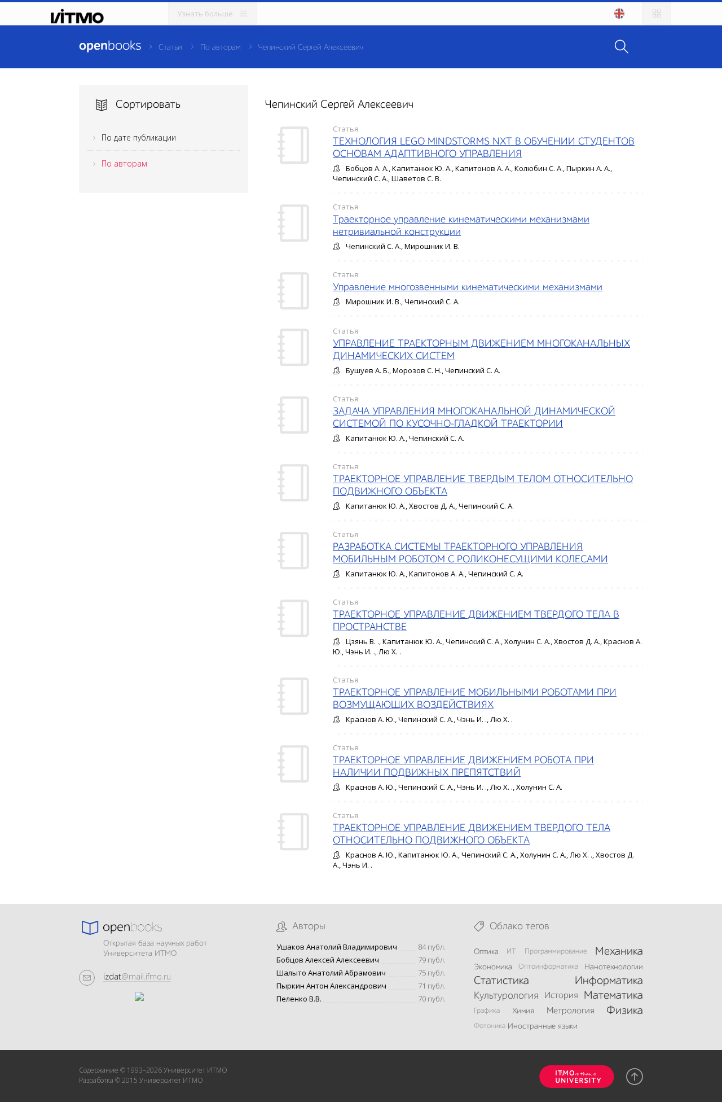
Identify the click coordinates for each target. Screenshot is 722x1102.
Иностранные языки (543, 1026)
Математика (613, 996)
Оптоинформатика (548, 966)
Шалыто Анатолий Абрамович (331, 973)
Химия (523, 1011)
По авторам (220, 47)
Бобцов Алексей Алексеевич (327, 960)
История (561, 995)
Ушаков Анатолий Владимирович (336, 947)
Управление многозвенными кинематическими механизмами (467, 287)
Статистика (501, 981)
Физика (624, 1011)
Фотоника (489, 1026)
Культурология (506, 996)
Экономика (493, 967)
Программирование (556, 951)
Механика (619, 951)
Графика (487, 1010)
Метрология (570, 1011)
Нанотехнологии (613, 967)
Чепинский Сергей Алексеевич (310, 47)
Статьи (170, 47)
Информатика (609, 981)
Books (110, 46)
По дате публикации (139, 137)
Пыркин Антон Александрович (331, 986)
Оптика (486, 952)
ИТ (511, 951)
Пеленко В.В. (299, 999)
